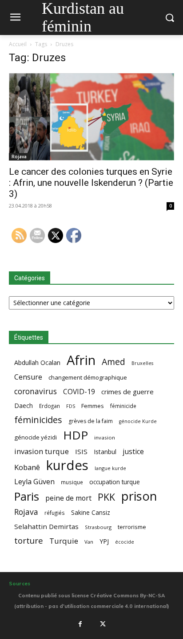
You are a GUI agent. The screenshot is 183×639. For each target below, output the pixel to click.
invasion (104, 437)
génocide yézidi (35, 437)
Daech (23, 405)
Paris (26, 496)
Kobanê (27, 467)
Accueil (18, 44)
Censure (28, 377)
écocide (124, 541)
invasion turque (41, 451)
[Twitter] (103, 624)
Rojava (19, 156)
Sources (19, 583)
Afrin (81, 360)
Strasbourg (98, 527)
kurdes (67, 465)
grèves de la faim (90, 421)
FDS (70, 406)
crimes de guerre (127, 391)
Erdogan (49, 405)
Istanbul (105, 451)
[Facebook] (80, 624)
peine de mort (68, 498)
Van (88, 541)
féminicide (123, 405)
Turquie (63, 540)
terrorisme (132, 527)
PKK (106, 497)
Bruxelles (142, 363)
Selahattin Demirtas (46, 526)
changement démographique (87, 377)
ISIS (81, 451)
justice (133, 451)
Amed (113, 361)
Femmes (92, 406)
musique (72, 482)
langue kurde (110, 468)
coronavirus (35, 391)
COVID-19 (79, 391)
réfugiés (54, 512)
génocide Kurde (138, 421)
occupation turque (114, 482)
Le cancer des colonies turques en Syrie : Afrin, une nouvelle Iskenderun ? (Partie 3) (91, 182)
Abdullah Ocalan (37, 362)
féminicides (38, 419)
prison (139, 496)
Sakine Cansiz (90, 512)
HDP (75, 435)
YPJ (104, 541)
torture (28, 540)
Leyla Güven (34, 481)
